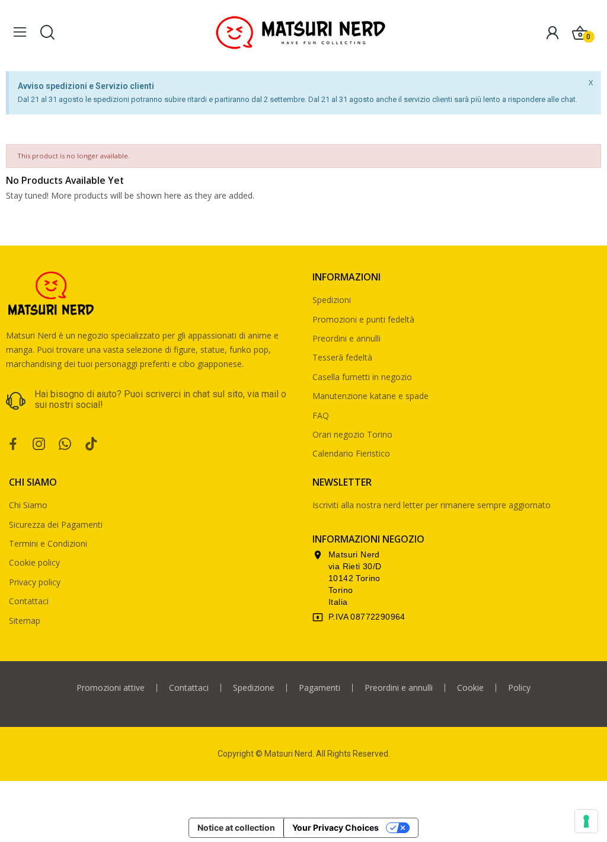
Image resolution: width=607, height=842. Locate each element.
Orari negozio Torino (352, 434)
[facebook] (13, 444)
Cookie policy (34, 562)
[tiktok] (91, 444)
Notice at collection (236, 827)
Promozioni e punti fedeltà (363, 319)
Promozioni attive (110, 688)
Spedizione (253, 688)
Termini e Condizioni (48, 543)
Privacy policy (34, 582)
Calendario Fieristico (351, 453)
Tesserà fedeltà (342, 357)
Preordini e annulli (346, 338)
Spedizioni (331, 299)
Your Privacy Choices (335, 827)
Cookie (470, 688)
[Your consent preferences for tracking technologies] (586, 821)
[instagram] (39, 444)
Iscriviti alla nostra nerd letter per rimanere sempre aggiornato (431, 505)
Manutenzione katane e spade (370, 395)
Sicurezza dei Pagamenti (56, 524)
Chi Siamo (28, 505)
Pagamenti (319, 688)
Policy (519, 688)
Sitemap (24, 620)
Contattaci (29, 601)
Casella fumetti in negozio (362, 376)
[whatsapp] (65, 444)
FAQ (320, 415)
